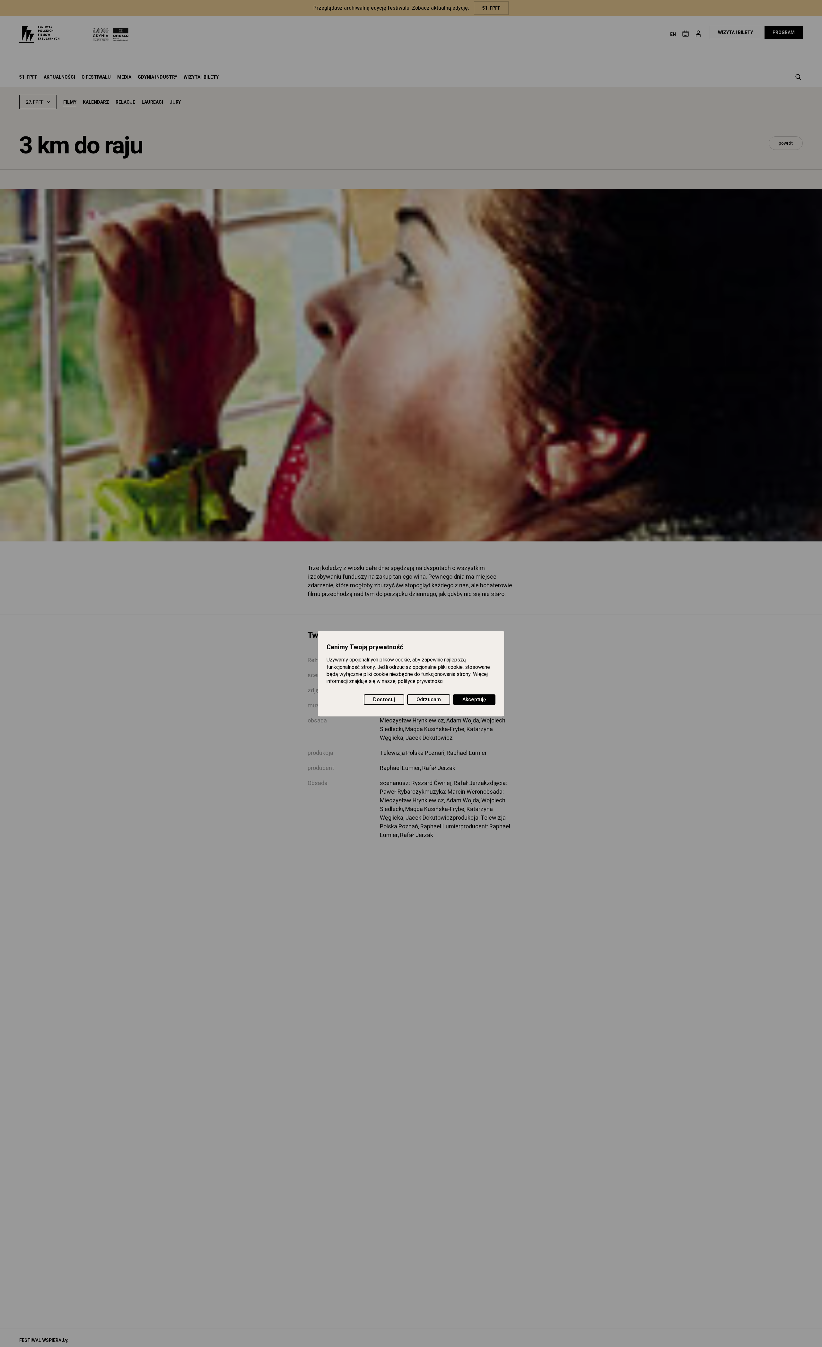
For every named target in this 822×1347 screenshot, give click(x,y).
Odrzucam (428, 700)
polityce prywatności (420, 682)
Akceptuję (474, 700)
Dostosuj (384, 700)
